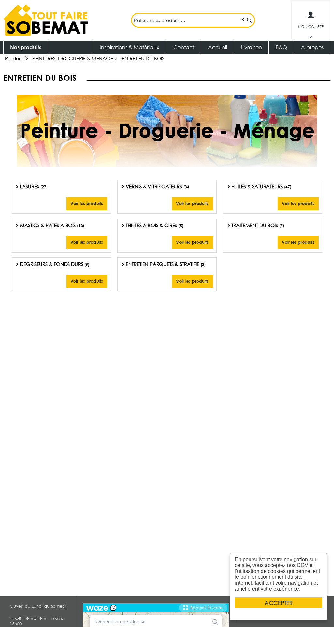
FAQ (281, 47)
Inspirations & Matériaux (129, 47)
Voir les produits (86, 203)
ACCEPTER (279, 602)
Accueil (217, 47)
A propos (312, 47)
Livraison (251, 47)
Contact (183, 47)
